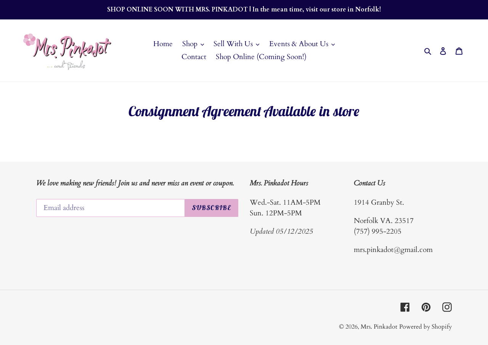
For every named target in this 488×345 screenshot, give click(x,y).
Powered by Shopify (425, 327)
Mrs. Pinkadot (379, 327)
